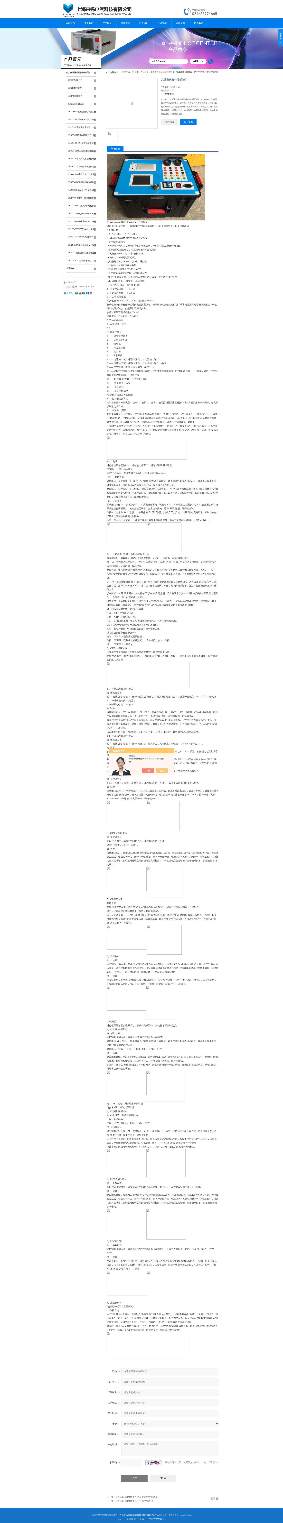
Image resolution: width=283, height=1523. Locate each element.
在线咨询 (169, 122)
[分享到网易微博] (91, 293)
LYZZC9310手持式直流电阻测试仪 (82, 121)
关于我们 (88, 23)
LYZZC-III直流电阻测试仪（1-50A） (81, 128)
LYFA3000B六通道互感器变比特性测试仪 (137, 1497)
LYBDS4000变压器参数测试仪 (81, 182)
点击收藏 (188, 122)
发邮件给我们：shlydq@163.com (80, 287)
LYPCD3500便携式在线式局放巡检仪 (82, 215)
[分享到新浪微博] (80, 293)
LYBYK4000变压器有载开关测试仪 (82, 175)
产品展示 (107, 23)
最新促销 (125, 23)
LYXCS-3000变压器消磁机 (79, 260)
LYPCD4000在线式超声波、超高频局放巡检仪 (82, 223)
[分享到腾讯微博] (83, 293)
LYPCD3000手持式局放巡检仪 (81, 206)
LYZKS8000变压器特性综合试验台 (82, 113)
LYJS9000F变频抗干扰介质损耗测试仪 (81, 191)
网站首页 (70, 23)
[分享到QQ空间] (76, 293)
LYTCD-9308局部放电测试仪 (80, 237)
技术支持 (162, 23)
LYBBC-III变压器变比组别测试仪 (81, 152)
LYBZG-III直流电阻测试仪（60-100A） (81, 136)
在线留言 (180, 23)
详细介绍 (115, 148)
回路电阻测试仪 (75, 96)
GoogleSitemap (186, 1515)
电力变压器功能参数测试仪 (162, 72)
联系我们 (198, 23)
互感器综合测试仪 (76, 104)
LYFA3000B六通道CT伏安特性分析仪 (135, 1501)
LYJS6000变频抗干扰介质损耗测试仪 (82, 199)
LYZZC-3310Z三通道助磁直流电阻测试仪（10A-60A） (81, 144)
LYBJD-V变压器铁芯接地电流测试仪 (82, 254)
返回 (213, 1498)
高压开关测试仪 (75, 80)
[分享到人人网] (87, 293)
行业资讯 (143, 23)
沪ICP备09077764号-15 (155, 1519)
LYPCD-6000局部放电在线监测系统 (81, 230)
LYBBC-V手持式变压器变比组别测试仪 (82, 160)
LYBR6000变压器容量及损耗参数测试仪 (81, 168)
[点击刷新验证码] (153, 1462)
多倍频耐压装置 (75, 88)
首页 (137, 72)
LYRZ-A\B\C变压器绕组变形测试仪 (82, 246)
